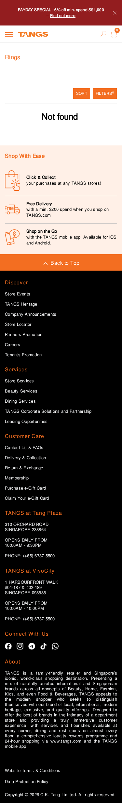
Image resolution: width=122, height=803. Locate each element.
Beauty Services (21, 391)
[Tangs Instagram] (20, 646)
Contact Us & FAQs (24, 447)
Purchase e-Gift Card (25, 488)
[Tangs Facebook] (8, 646)
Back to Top (64, 262)
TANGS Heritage (21, 304)
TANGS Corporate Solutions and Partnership (48, 411)
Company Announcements (30, 314)
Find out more (62, 15)
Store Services (19, 381)
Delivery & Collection (25, 457)
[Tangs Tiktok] (43, 646)
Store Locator (18, 324)
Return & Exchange (24, 468)
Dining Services (20, 401)
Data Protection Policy (27, 781)
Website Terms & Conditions (33, 770)
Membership (17, 478)
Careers (12, 344)
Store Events (17, 294)
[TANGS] (33, 34)
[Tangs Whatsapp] (55, 646)
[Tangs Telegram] (31, 646)
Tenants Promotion (23, 355)
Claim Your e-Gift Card (27, 498)
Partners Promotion (24, 334)
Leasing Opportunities (26, 421)
